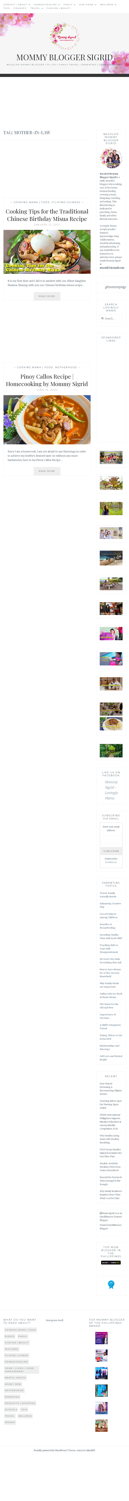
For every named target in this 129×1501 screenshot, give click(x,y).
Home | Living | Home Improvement (19, 1369)
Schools (11, 1409)
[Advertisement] (64, 103)
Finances (20, 8)
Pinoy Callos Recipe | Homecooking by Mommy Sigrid (47, 379)
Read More (49, 298)
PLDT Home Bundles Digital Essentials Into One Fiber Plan (111, 1153)
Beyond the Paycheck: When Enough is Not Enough (111, 1181)
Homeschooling (45, 4)
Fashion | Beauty (59, 8)
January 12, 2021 (47, 224)
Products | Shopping (20, 1403)
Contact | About (15, 4)
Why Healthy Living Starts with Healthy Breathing (109, 1139)
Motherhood (66, 367)
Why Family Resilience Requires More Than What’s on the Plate (111, 1195)
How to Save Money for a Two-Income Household (110, 973)
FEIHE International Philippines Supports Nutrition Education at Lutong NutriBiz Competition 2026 (110, 1122)
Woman (10, 1422)
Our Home (86, 4)
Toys (6, 8)
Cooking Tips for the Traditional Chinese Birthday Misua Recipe (47, 214)
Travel (35, 8)
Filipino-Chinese (66, 202)
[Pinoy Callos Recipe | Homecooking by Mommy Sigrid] (47, 443)
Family (68, 4)
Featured (12, 1349)
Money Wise (13, 1384)
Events (10, 1336)
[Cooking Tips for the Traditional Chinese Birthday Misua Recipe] (47, 272)
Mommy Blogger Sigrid (64, 57)
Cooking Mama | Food (32, 202)
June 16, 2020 (47, 390)
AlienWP (90, 1450)
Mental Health (15, 1377)
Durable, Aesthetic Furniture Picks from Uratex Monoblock (110, 1167)
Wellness (107, 4)
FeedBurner (111, 862)
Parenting (12, 1397)
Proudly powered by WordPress (50, 1450)
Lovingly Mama (108, 226)
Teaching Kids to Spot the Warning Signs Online (111, 1104)
